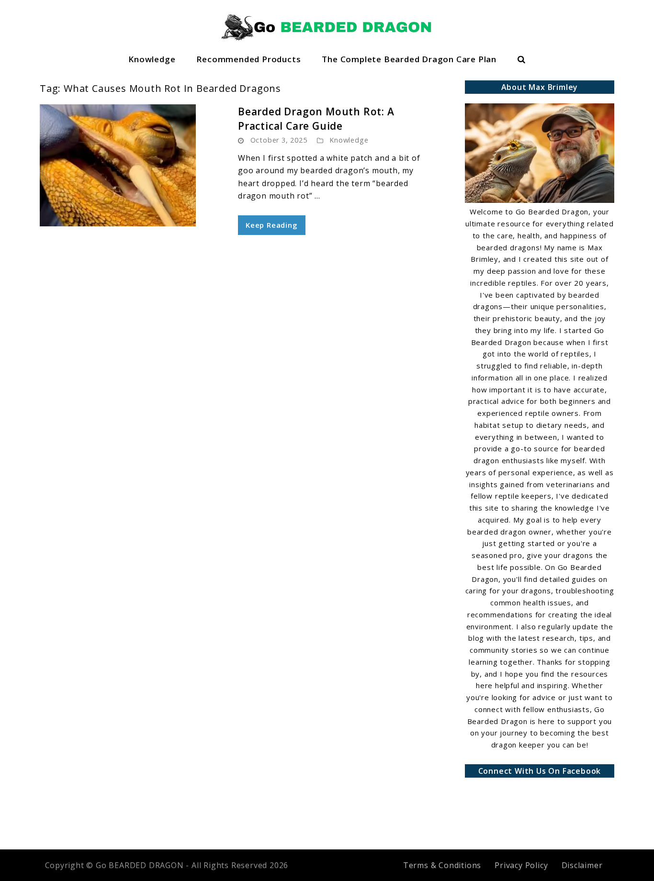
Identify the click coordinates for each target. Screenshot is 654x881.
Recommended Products (248, 59)
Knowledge (151, 59)
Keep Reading (272, 225)
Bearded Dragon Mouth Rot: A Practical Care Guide (316, 118)
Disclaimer (582, 865)
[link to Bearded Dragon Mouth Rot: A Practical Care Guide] (131, 165)
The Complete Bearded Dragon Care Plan (409, 59)
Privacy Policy (521, 865)
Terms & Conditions (442, 865)
